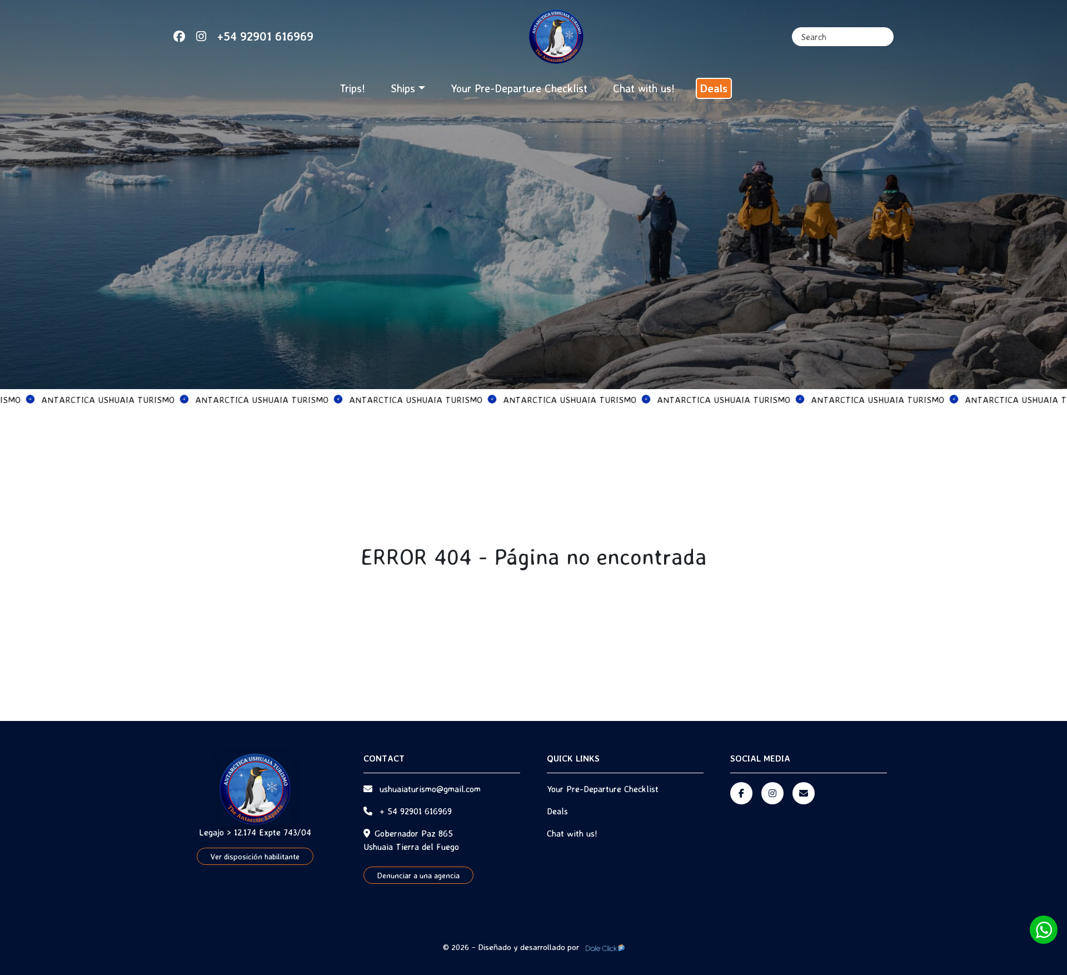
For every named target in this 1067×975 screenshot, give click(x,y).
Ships (403, 88)
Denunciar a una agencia (418, 875)
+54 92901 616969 (265, 36)
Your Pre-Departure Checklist (519, 88)
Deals (713, 88)
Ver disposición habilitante (255, 856)
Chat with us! (644, 88)
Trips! (352, 88)
